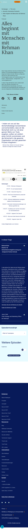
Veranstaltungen (5, 459)
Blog (3, 425)
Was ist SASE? (5, 407)
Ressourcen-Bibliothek (7, 431)
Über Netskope (5, 453)
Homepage (5, 9)
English (3, 113)
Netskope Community (7, 428)
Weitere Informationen (14, 355)
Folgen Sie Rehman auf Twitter (9, 307)
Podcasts (4, 107)
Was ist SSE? (5, 410)
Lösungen (4, 403)
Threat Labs (4, 441)
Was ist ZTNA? (5, 416)
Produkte (4, 400)
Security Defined (6, 434)
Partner (3, 472)
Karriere (3, 456)
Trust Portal (4, 444)
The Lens (12, 9)
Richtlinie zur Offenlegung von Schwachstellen (12, 511)
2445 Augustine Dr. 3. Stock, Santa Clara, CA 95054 (8, 489)
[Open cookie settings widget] (2, 526)
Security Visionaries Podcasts (11, 11)
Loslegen (17, 1)
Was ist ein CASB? (6, 419)
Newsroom (4, 465)
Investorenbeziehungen (7, 462)
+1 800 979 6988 (6, 484)
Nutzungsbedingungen (6, 375)
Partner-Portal (5, 475)
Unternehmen (5, 449)
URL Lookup (5, 447)
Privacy (3, 508)
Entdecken (5, 394)
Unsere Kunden (5, 469)
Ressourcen (5, 422)
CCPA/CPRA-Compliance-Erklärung (10, 518)
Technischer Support (6, 438)
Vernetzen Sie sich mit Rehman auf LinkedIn (12, 304)
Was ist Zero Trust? (6, 413)
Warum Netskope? (6, 397)
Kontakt (4, 477)
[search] (22, 1)
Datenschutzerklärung (6, 376)
